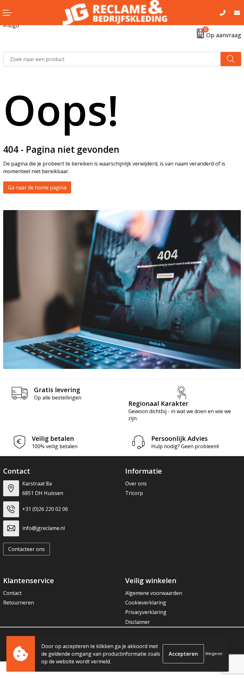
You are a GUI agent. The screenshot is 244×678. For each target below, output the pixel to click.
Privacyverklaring (145, 612)
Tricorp (134, 493)
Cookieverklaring (145, 602)
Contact (12, 593)
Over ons (136, 483)
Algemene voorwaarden (153, 593)
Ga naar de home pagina (37, 187)
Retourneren (18, 602)
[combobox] (112, 59)
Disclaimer (137, 621)
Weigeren (213, 653)
